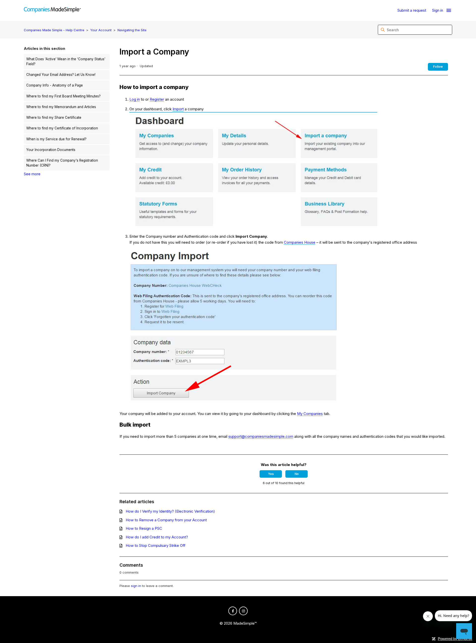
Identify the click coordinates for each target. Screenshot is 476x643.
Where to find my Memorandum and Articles (61, 107)
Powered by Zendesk (455, 639)
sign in (136, 586)
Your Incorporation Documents (50, 150)
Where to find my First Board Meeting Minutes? (63, 96)
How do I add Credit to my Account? (157, 537)
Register (157, 99)
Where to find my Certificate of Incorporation (62, 128)
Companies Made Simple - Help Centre (54, 30)
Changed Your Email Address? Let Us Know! (60, 75)
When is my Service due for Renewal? (56, 139)
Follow (438, 66)
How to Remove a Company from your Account (166, 520)
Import (178, 109)
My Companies (310, 413)
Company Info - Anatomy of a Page (54, 85)
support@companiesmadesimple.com (260, 436)
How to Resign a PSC (144, 528)
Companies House (299, 242)
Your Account (101, 30)
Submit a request (411, 10)
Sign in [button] (437, 10)
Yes (271, 474)
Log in (134, 99)
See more (32, 174)
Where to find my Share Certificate (53, 117)
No (297, 474)
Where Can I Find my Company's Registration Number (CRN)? (62, 162)
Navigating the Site (132, 30)
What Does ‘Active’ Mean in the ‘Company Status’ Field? (65, 61)
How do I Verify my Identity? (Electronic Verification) (170, 511)
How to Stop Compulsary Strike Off (155, 545)
